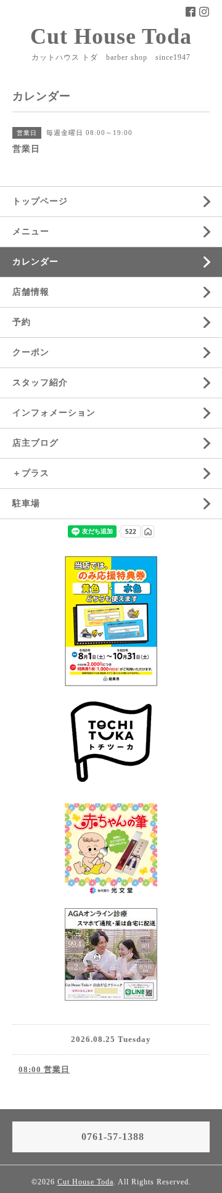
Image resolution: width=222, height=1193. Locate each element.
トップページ (40, 201)
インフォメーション (54, 412)
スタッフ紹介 (40, 382)
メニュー (30, 231)
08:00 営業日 (44, 1069)
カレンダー (35, 261)
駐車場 (26, 503)
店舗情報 (30, 292)
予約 (21, 322)
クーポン (30, 352)
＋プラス (30, 473)
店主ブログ (35, 443)
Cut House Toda (111, 36)
